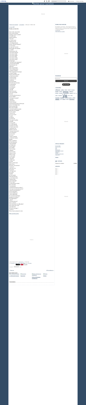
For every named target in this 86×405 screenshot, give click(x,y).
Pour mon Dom (57, 149)
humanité (66, 93)
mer (74, 93)
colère (62, 89)
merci (71, 95)
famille (57, 91)
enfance (60, 91)
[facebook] (44, 1)
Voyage (69, 89)
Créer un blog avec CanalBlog (60, 31)
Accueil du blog (57, 30)
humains (57, 97)
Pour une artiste (57, 145)
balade (67, 99)
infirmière (61, 93)
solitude (73, 97)
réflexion (57, 90)
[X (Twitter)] (47, 1)
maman (71, 93)
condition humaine (68, 97)
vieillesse (71, 91)
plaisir (57, 99)
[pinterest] (49, 1)
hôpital (66, 89)
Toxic (56, 147)
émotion (56, 93)
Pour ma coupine (58, 146)
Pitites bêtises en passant (59, 150)
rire (76, 93)
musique (60, 95)
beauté (62, 97)
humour (73, 89)
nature (64, 99)
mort (69, 95)
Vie (65, 95)
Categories (21, 24)
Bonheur (71, 99)
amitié (56, 95)
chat (61, 99)
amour (65, 92)
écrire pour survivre (13, 24)
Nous (56, 148)
